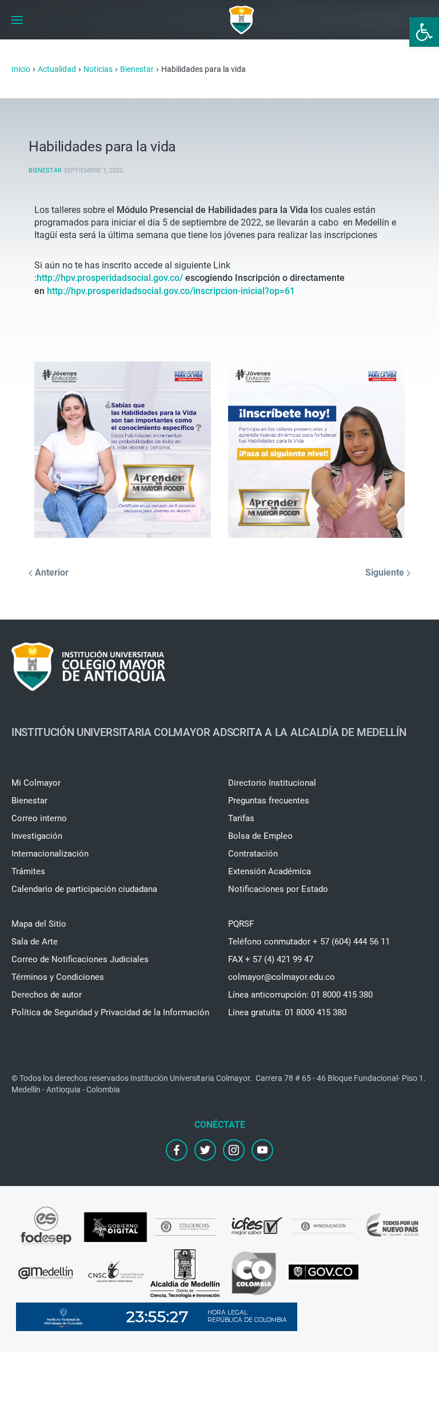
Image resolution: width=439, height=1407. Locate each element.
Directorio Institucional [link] (272, 783)
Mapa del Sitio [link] (38, 924)
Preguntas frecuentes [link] (268, 800)
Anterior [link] (51, 572)
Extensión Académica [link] (269, 871)
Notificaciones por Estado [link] (278, 889)
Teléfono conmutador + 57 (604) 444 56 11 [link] (309, 941)
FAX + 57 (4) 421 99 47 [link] (270, 959)
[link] (424, 32)
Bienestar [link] (45, 170)
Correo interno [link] (39, 818)
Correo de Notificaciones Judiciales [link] (80, 959)
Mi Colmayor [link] (36, 783)
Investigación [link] (36, 836)
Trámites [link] (28, 871)
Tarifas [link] (241, 818)
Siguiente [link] (385, 572)
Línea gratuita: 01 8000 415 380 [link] (287, 1012)
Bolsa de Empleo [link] (260, 836)
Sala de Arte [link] (34, 941)
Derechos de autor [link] (46, 995)
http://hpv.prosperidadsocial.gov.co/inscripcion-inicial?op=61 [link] (171, 291)
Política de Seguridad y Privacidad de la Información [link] (110, 1012)
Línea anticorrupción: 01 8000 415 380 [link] (300, 995)
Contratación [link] (253, 854)
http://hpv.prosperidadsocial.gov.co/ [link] (110, 277)
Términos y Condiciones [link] (57, 977)
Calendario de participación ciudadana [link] (84, 889)
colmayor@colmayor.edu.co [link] (281, 977)
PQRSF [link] (241, 924)
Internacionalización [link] (50, 854)
